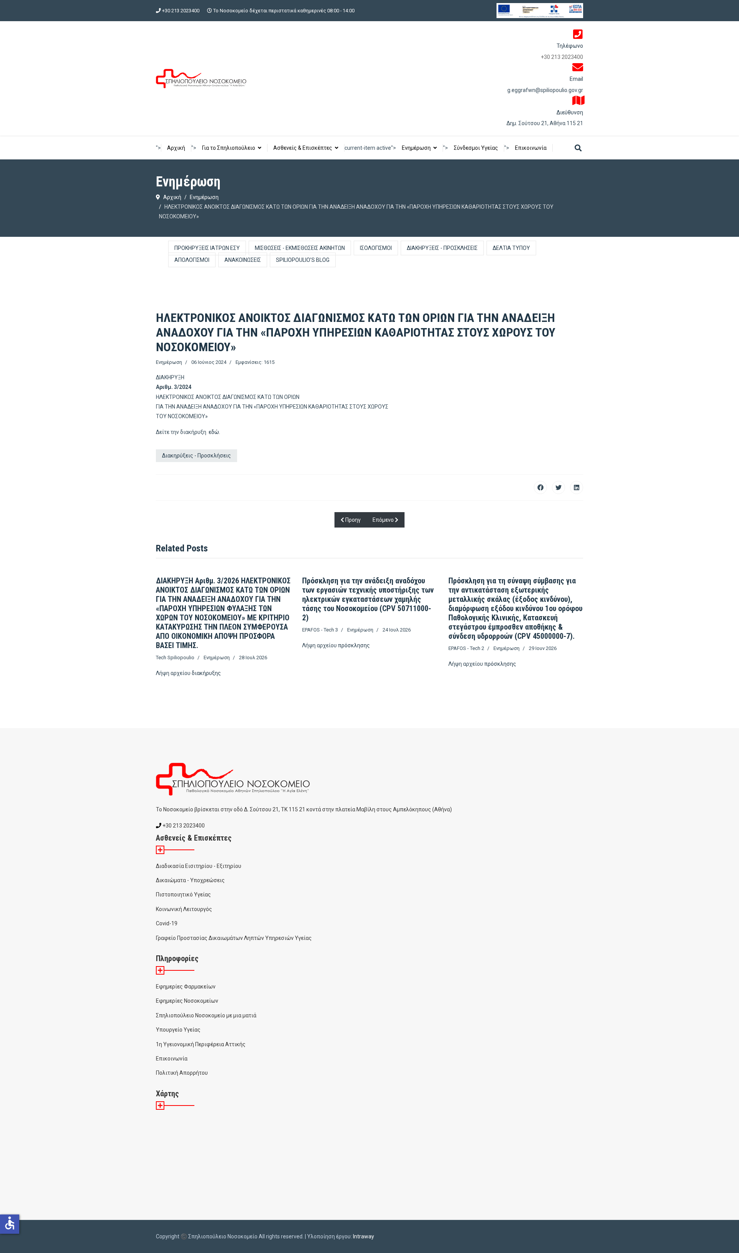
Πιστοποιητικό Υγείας (183, 894)
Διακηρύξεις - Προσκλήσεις (442, 248)
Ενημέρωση (416, 148)
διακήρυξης (206, 673)
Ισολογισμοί (376, 248)
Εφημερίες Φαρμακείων (186, 986)
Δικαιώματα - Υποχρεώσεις (190, 880)
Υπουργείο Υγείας (178, 1030)
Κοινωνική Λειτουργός (184, 909)
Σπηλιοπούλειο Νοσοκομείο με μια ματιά (206, 1015)
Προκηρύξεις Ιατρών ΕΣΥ (207, 248)
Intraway (363, 1236)
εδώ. (214, 432)
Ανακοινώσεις (242, 260)
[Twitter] (558, 487)
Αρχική (176, 148)
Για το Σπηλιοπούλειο (228, 148)
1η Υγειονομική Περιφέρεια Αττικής (201, 1044)
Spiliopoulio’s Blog (302, 260)
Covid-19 (166, 923)
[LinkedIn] (576, 487)
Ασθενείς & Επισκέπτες (302, 148)
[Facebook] (540, 487)
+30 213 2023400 (180, 10)
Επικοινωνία (531, 148)
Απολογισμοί (191, 260)
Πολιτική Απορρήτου (182, 1073)
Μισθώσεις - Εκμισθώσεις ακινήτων (300, 248)
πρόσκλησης (354, 645)
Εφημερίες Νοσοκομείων (187, 1001)
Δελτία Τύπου (511, 248)
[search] (578, 149)
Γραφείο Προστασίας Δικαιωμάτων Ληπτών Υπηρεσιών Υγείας (234, 938)
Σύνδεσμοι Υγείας (476, 148)
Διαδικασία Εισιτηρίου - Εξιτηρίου (198, 866)
